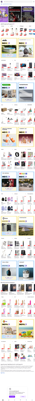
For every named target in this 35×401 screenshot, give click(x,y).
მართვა (23, 396)
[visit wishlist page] (20, 400)
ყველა (32, 282)
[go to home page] (2, 2)
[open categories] (9, 400)
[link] (14, 14)
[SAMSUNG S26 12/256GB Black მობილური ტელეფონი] (29, 288)
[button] (14, 400)
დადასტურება (12, 396)
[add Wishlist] (7, 284)
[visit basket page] (26, 400)
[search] (4, 1)
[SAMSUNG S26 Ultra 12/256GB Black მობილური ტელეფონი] (12, 288)
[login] (32, 400)
